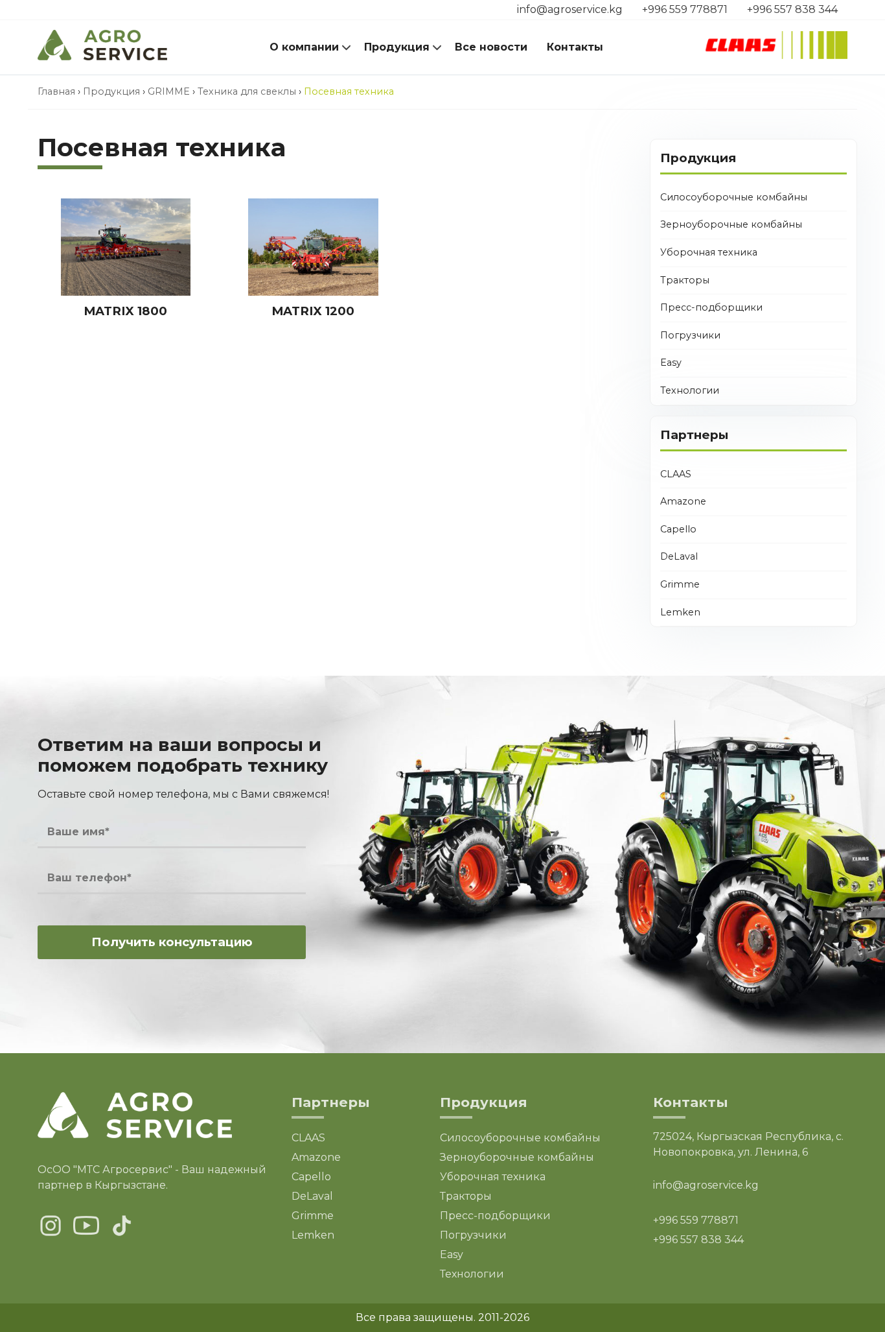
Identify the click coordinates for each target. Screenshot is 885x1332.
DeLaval (679, 556)
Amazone (683, 501)
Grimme (680, 584)
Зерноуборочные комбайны (731, 224)
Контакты (575, 47)
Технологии (689, 390)
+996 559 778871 (685, 9)
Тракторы (684, 280)
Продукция (397, 47)
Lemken (680, 612)
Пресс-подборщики (711, 307)
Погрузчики (690, 335)
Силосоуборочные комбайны (733, 197)
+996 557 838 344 (792, 9)
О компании (304, 47)
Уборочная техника (708, 252)
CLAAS (675, 474)
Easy (671, 362)
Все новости (491, 47)
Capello (678, 529)
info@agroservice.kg (570, 9)
